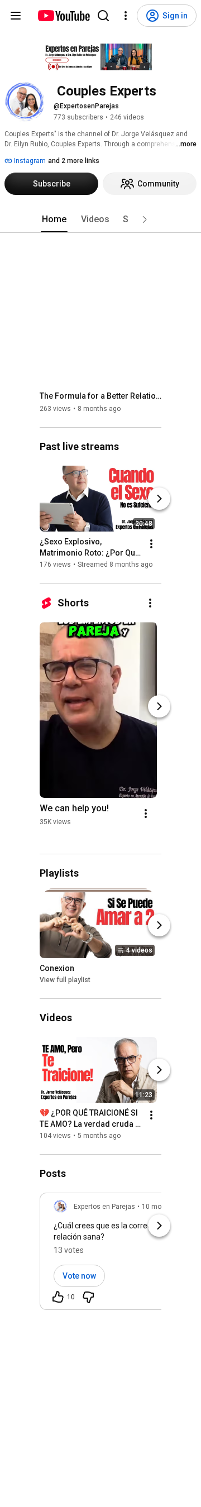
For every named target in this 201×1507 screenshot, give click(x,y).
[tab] (54, 219)
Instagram (29, 161)
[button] (144, 219)
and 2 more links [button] (73, 161)
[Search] (103, 15)
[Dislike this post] (88, 1297)
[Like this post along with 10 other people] (58, 1297)
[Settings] (125, 15)
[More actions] (151, 544)
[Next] (159, 499)
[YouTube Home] (63, 15)
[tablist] (100, 219)
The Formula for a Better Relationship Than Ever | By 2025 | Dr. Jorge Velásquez (101, 395)
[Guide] (15, 15)
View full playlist (65, 980)
